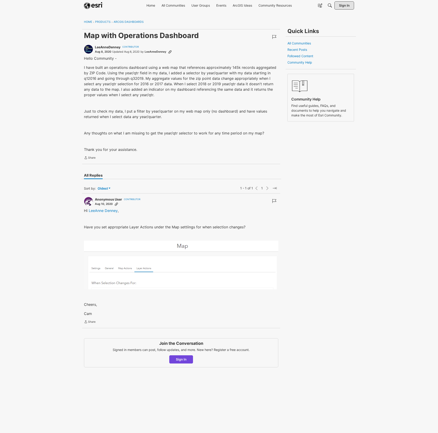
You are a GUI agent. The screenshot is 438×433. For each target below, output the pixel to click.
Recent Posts (297, 50)
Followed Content (300, 56)
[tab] (93, 175)
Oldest (103, 188)
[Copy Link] (170, 52)
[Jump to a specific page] (274, 188)
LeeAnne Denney (103, 210)
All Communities (299, 43)
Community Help (299, 62)
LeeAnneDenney (107, 47)
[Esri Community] (93, 5)
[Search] (330, 5)
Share (90, 158)
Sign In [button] (181, 359)
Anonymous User (108, 199)
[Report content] (274, 37)
